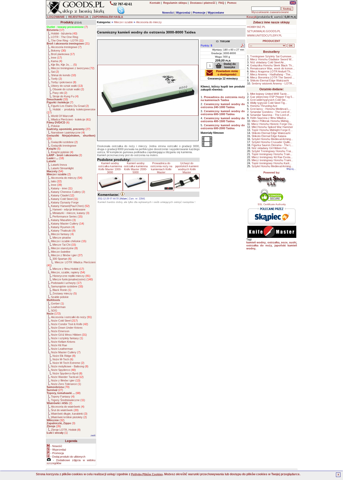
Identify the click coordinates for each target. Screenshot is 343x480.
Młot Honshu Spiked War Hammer (272, 126)
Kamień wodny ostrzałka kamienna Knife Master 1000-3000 (110, 168)
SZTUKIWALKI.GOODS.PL (263, 31)
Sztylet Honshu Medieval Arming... (272, 139)
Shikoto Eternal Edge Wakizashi (269, 80)
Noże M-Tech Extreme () (68, 362)
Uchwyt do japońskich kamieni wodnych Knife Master (186, 168)
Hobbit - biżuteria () (64, 33)
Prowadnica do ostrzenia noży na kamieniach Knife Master (161, 168)
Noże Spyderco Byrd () (67, 373)
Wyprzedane (216, 12)
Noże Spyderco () (63, 369)
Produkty (67, 22)
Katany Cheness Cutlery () (68, 191)
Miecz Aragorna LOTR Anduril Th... (271, 71)
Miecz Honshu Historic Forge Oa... (272, 123)
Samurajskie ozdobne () (67, 286)
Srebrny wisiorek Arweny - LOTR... (273, 83)
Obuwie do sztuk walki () (68, 89)
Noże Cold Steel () (64, 320)
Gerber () (57, 303)
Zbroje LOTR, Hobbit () (66, 429)
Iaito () (56, 181)
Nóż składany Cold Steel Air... (268, 62)
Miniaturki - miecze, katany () (70, 212)
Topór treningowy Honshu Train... (272, 154)
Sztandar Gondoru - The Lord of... (271, 111)
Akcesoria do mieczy (149, 22)
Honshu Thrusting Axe (263, 105)
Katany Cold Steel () (64, 198)
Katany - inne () (62, 188)
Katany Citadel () (62, 195)
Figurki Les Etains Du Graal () (70, 105)
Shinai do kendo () (63, 75)
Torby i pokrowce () (63, 82)
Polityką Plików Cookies (147, 474)
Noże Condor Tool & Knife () (69, 324)
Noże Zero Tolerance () (66, 383)
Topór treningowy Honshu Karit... (272, 163)
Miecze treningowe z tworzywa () (72, 68)
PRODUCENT (271, 40)
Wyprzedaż (183, 12)
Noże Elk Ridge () (64, 355)
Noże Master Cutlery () (66, 352)
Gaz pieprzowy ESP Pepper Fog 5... (272, 96)
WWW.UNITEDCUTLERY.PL (264, 35)
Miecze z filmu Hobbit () (68, 268)
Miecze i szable (123, 22)
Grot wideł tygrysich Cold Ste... (269, 99)
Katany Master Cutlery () (67, 223)
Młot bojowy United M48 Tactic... (269, 93)
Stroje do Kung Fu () (65, 96)
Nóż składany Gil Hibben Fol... (270, 148)
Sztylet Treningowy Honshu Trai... (272, 151)
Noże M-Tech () (62, 359)
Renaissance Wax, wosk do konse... (272, 68)
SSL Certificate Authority (272, 204)
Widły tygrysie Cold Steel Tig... (268, 102)
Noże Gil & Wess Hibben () (69, 334)
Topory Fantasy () (63, 396)
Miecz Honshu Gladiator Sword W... (271, 59)
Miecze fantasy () (62, 234)
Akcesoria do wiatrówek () (67, 406)
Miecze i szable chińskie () (68, 241)
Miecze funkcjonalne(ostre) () (72, 279)
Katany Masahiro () (63, 220)
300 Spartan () (62, 258)
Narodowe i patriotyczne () (68, 132)
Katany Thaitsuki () (63, 230)
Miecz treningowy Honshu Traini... (272, 160)
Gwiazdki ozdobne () (64, 142)
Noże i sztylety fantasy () (67, 338)
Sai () (55, 71)
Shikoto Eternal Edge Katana (269, 136)
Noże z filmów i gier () (65, 380)
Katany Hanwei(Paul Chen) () (70, 205)
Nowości (168, 12)
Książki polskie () (62, 152)
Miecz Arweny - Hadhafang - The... (271, 74)
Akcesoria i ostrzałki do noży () (71, 317)
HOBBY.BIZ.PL (256, 26)
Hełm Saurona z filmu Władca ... (269, 117)
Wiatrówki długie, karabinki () (69, 413)
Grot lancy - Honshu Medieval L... (270, 108)
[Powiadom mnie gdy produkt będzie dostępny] (222, 74)
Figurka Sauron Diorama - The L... (272, 145)
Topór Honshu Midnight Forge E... (272, 130)
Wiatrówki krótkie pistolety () (69, 417)
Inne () (56, 57)
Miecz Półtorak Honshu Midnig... (271, 120)
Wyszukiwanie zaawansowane (270, 12)
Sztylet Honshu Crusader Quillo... (272, 142)
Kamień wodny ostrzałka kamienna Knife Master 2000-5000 (136, 168)
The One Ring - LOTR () (67, 40)
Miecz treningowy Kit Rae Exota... (272, 157)
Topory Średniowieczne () (68, 400)
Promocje (199, 12)
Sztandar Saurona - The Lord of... (270, 114)
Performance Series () (67, 216)
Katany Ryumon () (63, 227)
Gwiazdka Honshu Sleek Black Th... (272, 65)
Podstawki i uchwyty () (66, 282)
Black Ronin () (61, 289)
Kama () (56, 61)
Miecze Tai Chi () (64, 244)
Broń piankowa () (63, 54)
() (67, 26)
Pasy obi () (59, 92)
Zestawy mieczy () (64, 293)
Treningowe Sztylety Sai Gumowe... (272, 56)
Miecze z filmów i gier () (67, 255)
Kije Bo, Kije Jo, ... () (64, 64)
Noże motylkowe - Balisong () (69, 366)
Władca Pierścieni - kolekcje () (71, 119)
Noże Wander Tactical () (67, 376)
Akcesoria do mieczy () (66, 177)
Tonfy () (56, 78)
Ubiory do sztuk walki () (67, 85)
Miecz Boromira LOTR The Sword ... (272, 77)
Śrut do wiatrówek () (65, 410)
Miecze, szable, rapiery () (68, 272)
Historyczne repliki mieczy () (71, 275)
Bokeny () (58, 50)
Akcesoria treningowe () (66, 47)
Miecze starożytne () (64, 248)
